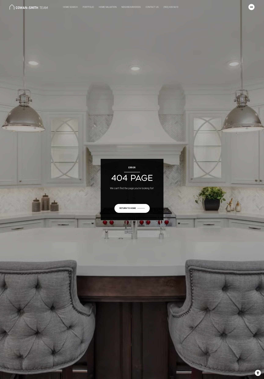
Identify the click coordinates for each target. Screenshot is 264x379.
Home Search (70, 7)
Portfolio (88, 7)
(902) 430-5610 (170, 7)
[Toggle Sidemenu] (251, 7)
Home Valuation (108, 7)
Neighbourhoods (131, 7)
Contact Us (152, 7)
